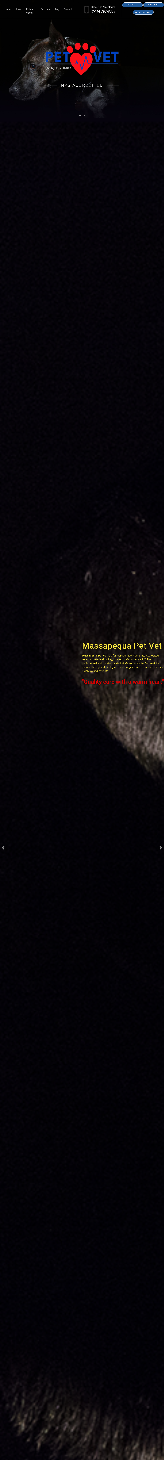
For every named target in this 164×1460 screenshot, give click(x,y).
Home (8, 9)
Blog (56, 9)
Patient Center (30, 11)
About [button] (19, 9)
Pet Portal (132, 5)
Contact (68, 9)
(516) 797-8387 (104, 11)
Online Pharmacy (143, 12)
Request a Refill (154, 5)
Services (45, 9)
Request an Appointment (103, 7)
